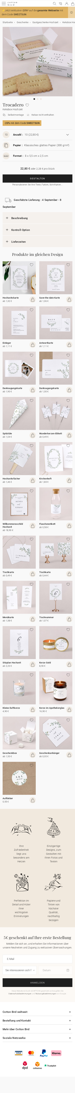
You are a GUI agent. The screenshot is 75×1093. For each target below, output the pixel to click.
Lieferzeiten (18, 241)
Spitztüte (7, 433)
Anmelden (37, 982)
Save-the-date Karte (49, 297)
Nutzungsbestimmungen (46, 994)
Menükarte (8, 617)
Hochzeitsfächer (11, 478)
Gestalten (37, 178)
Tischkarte (8, 572)
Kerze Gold (45, 662)
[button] (71, 12)
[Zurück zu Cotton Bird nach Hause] (12, 5)
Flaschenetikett (47, 524)
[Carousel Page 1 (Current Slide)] (34, 99)
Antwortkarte (46, 343)
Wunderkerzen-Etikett (50, 433)
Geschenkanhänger (49, 753)
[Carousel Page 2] (37, 99)
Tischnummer (46, 617)
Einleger (7, 343)
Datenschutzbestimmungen (20, 994)
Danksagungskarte (12, 388)
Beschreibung (19, 218)
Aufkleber (8, 798)
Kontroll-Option (20, 230)
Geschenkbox (10, 753)
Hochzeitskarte (11, 297)
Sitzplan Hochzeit (12, 662)
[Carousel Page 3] (41, 99)
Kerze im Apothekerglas (52, 708)
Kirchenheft (45, 478)
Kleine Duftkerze (11, 708)
